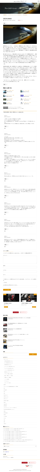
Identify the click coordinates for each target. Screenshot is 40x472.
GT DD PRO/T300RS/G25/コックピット (9, 409)
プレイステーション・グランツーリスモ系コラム (15, 107)
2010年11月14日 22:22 (7, 134)
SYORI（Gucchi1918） (20, 428)
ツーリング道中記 (6, 379)
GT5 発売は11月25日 (7, 303)
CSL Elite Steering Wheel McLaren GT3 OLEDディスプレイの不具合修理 (19, 317)
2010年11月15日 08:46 (7, 153)
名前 (4, 265)
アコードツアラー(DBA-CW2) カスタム (9, 366)
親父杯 (5, 384)
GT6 (4, 391)
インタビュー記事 (26, 90)
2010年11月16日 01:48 (7, 187)
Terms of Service (28, 470)
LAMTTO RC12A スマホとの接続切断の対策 (14, 328)
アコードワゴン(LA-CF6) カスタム (8, 368)
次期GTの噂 (8, 102)
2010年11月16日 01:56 (7, 203)
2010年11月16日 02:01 (7, 220)
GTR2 (4, 411)
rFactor (5, 414)
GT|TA (4, 402)
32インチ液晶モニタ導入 (10, 90)
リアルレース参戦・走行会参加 (8, 373)
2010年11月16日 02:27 (7, 237)
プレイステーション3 (19, 108)
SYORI (5, 202)
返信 (5, 128)
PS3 (23, 108)
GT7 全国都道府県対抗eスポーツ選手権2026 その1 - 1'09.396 (17, 323)
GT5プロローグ (6, 395)
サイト (4, 274)
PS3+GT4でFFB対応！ (10, 98)
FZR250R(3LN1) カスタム (7, 364)
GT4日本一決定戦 (6, 400)
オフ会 (5, 418)
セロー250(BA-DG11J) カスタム (8, 362)
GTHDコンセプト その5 (27, 102)
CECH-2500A (10, 108)
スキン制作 (5, 416)
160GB (14, 108)
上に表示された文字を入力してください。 (10, 285)
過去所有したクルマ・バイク (8, 371)
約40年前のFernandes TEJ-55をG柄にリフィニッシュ (16, 339)
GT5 (4, 393)
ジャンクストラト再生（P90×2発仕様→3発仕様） (15, 345)
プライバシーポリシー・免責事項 (8, 457)
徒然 (4, 421)
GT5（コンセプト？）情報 (10, 95)
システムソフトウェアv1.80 (28, 95)
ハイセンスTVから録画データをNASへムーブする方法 (11, 431)
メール (4, 270)
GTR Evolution (6, 412)
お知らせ (5, 423)
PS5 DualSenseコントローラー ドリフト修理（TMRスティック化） (18, 334)
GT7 (4, 388)
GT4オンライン (6, 398)
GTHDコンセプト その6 (27, 98)
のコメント (21, 20)
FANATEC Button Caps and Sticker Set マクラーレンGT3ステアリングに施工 (14, 439)
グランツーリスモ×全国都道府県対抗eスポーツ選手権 (11, 386)
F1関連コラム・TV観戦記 (7, 377)
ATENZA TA (5, 405)
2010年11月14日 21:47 (7, 116)
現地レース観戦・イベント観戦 (8, 375)
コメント (5, 255)
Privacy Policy (22, 470)
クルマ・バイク (6, 359)
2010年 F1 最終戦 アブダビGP (27, 303)
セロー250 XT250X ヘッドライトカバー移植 (10, 428)
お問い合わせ (5, 456)
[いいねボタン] (4, 23)
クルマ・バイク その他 (7, 382)
